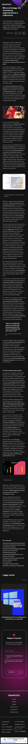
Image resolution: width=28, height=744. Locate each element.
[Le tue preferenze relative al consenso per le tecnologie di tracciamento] (25, 741)
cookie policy (14, 709)
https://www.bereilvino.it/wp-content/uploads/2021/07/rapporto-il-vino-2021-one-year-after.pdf (13, 554)
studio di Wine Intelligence (11, 427)
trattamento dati (14, 712)
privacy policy (19, 655)
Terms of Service (19, 661)
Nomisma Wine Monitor (9, 91)
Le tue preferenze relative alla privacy (15, 739)
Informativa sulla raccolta (9, 742)
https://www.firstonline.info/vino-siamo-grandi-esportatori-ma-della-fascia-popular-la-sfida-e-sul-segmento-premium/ (14, 544)
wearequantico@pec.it (20, 727)
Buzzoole (17, 439)
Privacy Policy (11, 661)
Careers (14, 704)
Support (14, 701)
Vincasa (4, 249)
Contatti (14, 699)
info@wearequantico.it (20, 724)
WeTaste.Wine (10, 229)
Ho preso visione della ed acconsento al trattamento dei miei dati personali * (14, 656)
